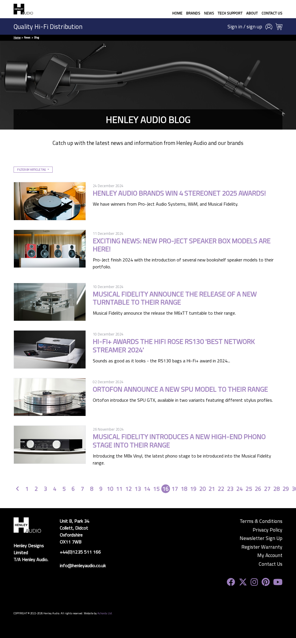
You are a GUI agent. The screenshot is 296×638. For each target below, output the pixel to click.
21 (212, 488)
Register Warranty (261, 547)
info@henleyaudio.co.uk (83, 565)
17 (175, 488)
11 (119, 488)
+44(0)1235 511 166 (80, 551)
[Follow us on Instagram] (254, 582)
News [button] (209, 13)
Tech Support (230, 13)
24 (239, 488)
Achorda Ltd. (105, 613)
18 (184, 488)
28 (276, 488)
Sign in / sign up (244, 26)
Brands (193, 13)
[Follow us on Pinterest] (266, 582)
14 (147, 488)
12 (128, 488)
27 (267, 488)
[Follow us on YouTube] (277, 582)
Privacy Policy (267, 530)
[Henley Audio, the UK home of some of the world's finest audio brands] (27, 524)
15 (156, 488)
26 (258, 488)
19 (193, 488)
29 (286, 488)
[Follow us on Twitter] (243, 582)
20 (202, 488)
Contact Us (272, 13)
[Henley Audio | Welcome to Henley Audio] (23, 9)
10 (110, 488)
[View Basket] (278, 26)
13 (138, 488)
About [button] (252, 13)
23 (230, 488)
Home (177, 13)
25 (249, 488)
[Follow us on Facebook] (231, 582)
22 (221, 488)
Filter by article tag (32, 169)
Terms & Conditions (261, 521)
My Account (269, 555)
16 (165, 488)
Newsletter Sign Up (261, 538)
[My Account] (268, 26)
